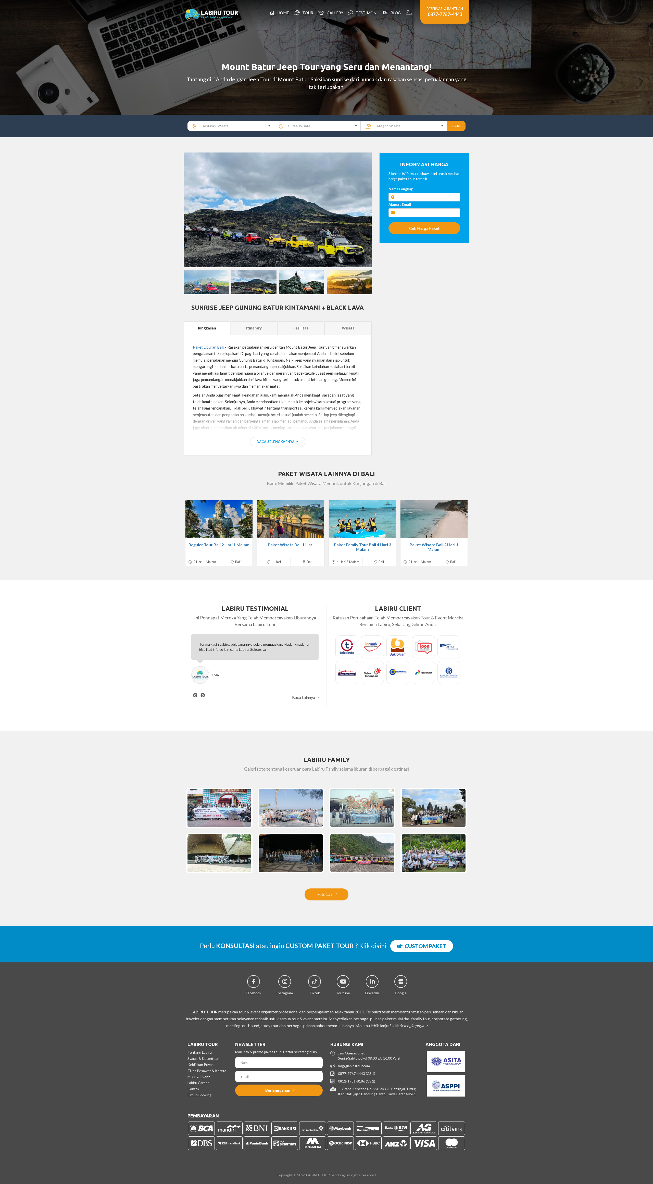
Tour (307, 12)
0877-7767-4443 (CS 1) (356, 1073)
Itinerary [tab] (254, 328)
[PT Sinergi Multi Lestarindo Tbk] (291, 853)
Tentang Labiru (199, 1052)
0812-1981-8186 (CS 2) (356, 1081)
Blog (395, 12)
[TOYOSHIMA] (291, 808)
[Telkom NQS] (362, 808)
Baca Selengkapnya (276, 442)
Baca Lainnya (304, 697)
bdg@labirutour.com (354, 1066)
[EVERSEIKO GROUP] (219, 808)
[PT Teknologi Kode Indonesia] (219, 853)
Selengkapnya (412, 1025)
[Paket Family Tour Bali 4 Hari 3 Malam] (362, 519)
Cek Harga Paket (424, 228)
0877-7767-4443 (445, 14)
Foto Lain (325, 894)
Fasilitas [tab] (300, 328)
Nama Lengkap (400, 189)
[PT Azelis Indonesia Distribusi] (433, 853)
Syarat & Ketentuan (203, 1058)
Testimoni (366, 12)
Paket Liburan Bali (208, 347)
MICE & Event (198, 1077)
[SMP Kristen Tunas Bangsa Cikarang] (433, 808)
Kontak (193, 1089)
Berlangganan (278, 1090)
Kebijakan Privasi (200, 1064)
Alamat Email (399, 204)
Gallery (334, 12)
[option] (277, 209)
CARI (456, 126)
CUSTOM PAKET (424, 946)
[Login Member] (409, 13)
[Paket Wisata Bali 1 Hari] (290, 519)
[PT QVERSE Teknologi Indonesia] (362, 853)
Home (282, 12)
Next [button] (363, 210)
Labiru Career (198, 1082)
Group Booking (199, 1095)
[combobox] (230, 126)
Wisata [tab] (348, 328)
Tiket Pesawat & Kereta (206, 1070)
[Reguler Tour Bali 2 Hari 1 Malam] (219, 519)
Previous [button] (192, 210)
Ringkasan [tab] (207, 328)
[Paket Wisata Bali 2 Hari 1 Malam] (434, 519)
